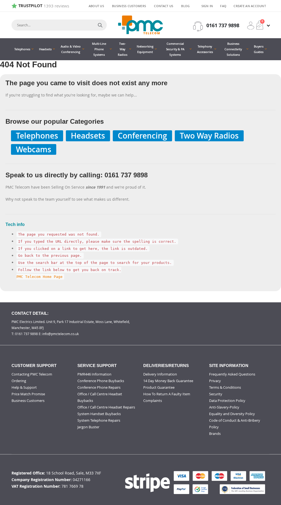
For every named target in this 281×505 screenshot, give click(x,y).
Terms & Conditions (225, 387)
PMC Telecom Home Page (39, 277)
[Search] (100, 25)
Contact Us (163, 6)
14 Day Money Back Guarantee (168, 380)
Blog (185, 6)
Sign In (207, 6)
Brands (215, 433)
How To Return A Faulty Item (166, 393)
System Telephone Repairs (98, 420)
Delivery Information (160, 374)
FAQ (223, 6)
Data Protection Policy (227, 400)
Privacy (215, 380)
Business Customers (129, 6)
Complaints (152, 400)
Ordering (19, 380)
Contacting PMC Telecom (32, 374)
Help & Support (24, 387)
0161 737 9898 (222, 25)
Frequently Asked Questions (232, 374)
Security (215, 393)
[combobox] (59, 25)
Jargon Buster (88, 426)
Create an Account (250, 6)
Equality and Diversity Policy (232, 413)
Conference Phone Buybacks (100, 380)
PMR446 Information (94, 374)
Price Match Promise (28, 393)
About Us (96, 6)
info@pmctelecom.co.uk (60, 334)
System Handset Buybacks (99, 413)
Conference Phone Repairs (98, 387)
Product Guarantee (159, 387)
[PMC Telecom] (140, 25)
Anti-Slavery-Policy (224, 407)
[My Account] (250, 25)
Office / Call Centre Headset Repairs (106, 407)
